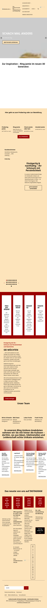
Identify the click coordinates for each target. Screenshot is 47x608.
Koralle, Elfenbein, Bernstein (5, 454)
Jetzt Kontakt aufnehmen (11, 42)
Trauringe (40, 306)
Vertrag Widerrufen (40, 530)
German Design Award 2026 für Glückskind (30, 454)
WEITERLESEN (5, 475)
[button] (1, 38)
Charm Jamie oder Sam (28, 128)
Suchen (6, 585)
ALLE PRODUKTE (23, 136)
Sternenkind (17, 306)
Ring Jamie (16, 127)
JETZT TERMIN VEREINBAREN (32, 561)
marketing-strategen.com (23, 602)
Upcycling (29, 306)
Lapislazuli (17, 453)
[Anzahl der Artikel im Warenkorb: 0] (38, 8)
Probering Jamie (5, 128)
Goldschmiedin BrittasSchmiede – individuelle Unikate (23, 599)
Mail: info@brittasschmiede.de (18, 560)
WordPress (21, 601)
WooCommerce (30, 601)
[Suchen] (26, 588)
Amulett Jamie (40, 127)
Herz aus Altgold (6, 307)
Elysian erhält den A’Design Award (42, 454)
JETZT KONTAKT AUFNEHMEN (33, 187)
